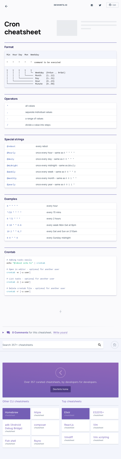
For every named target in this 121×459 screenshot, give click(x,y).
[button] (91, 5)
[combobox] (49, 345)
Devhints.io (60, 5)
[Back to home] (6, 6)
